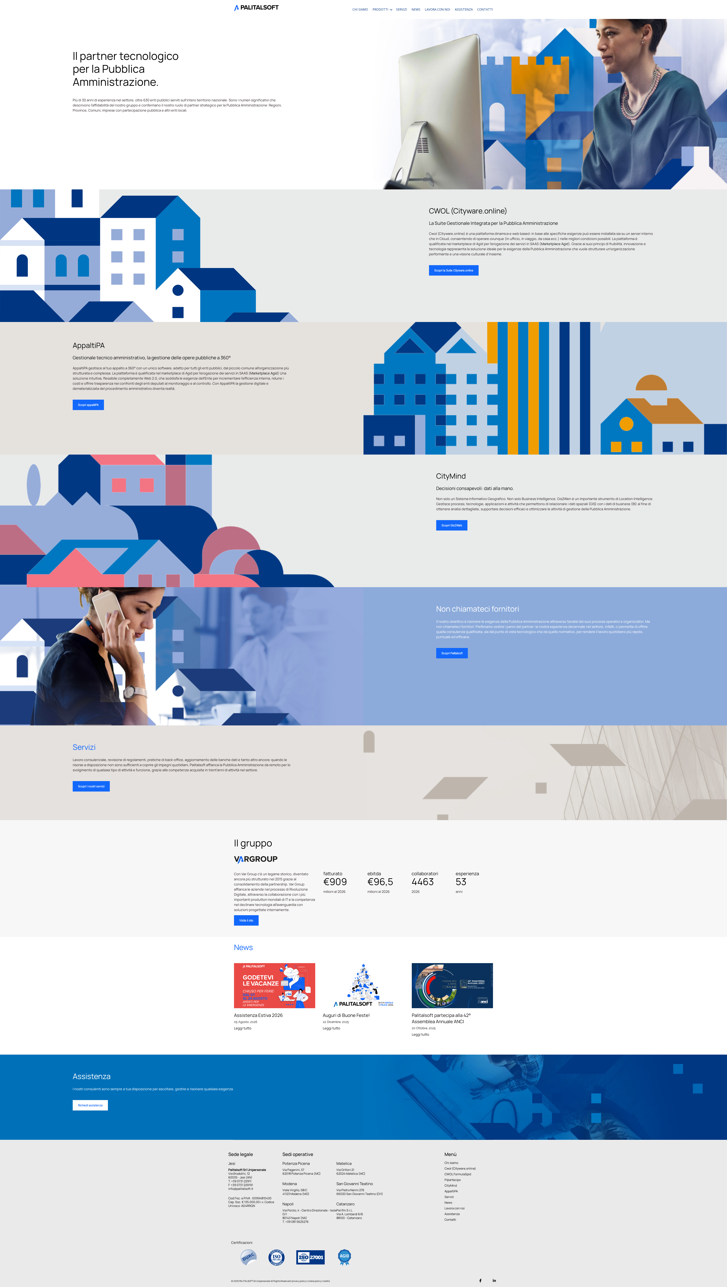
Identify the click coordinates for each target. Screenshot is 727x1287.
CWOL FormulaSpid (458, 1174)
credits (326, 1281)
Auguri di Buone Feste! (346, 1015)
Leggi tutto (242, 1028)
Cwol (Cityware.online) (460, 1168)
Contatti (450, 1219)
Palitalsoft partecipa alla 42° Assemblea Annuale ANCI (441, 1018)
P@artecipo (453, 1180)
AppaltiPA (451, 1191)
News (448, 1202)
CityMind (451, 1185)
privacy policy (299, 1281)
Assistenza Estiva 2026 (258, 1015)
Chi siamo (451, 1163)
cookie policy (314, 1281)
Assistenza (452, 1214)
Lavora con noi (455, 1208)
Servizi (449, 1197)
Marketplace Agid (554, 243)
